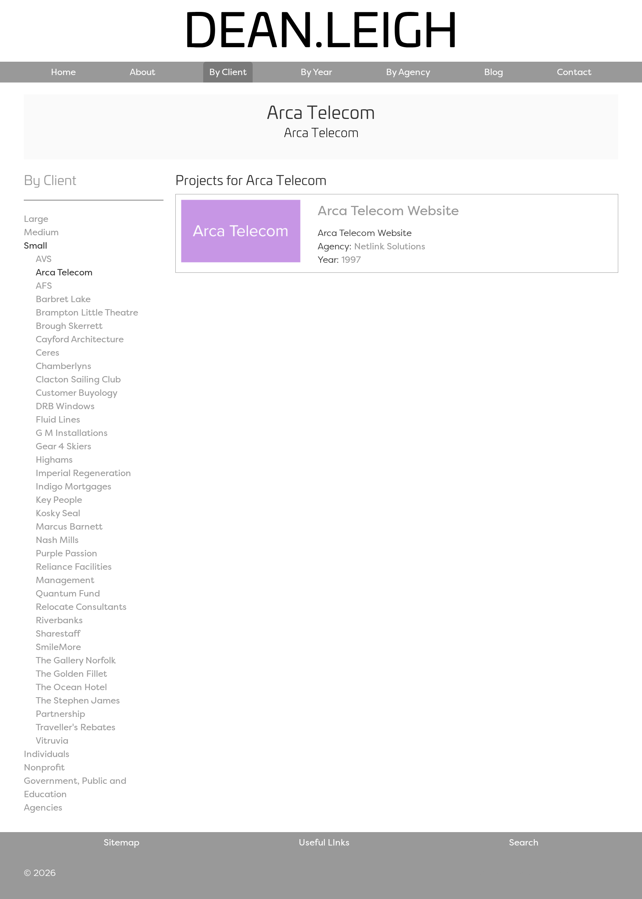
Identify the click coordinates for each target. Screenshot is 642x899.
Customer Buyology (76, 393)
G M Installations (72, 433)
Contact (574, 72)
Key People (59, 500)
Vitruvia (52, 740)
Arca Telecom (64, 272)
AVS (44, 259)
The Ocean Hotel (71, 687)
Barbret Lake (63, 299)
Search (523, 842)
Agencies (43, 807)
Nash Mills (57, 540)
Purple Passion (66, 553)
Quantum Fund (68, 593)
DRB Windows (65, 406)
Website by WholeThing (528, 873)
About (142, 72)
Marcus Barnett (69, 526)
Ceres (47, 352)
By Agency (408, 72)
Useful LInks (324, 842)
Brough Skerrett (69, 326)
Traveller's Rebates (76, 727)
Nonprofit (44, 767)
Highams (54, 459)
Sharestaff (58, 633)
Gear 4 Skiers (63, 446)
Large (36, 219)
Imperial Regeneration (83, 473)
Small (35, 245)
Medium (41, 232)
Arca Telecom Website (388, 210)
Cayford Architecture (80, 339)
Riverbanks (59, 620)
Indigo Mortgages (73, 486)
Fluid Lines (58, 419)
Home (63, 72)
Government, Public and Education (75, 787)
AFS (44, 285)
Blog (493, 72)
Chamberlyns (63, 366)
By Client (228, 72)
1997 (351, 259)
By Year (316, 72)
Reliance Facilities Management (74, 573)
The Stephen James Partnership (78, 707)
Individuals (46, 754)
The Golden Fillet (71, 673)
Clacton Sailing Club (78, 379)
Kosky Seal (58, 513)
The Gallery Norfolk (76, 660)
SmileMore (58, 647)
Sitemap (121, 842)
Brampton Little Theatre (87, 312)
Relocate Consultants (81, 607)
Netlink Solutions (389, 246)
